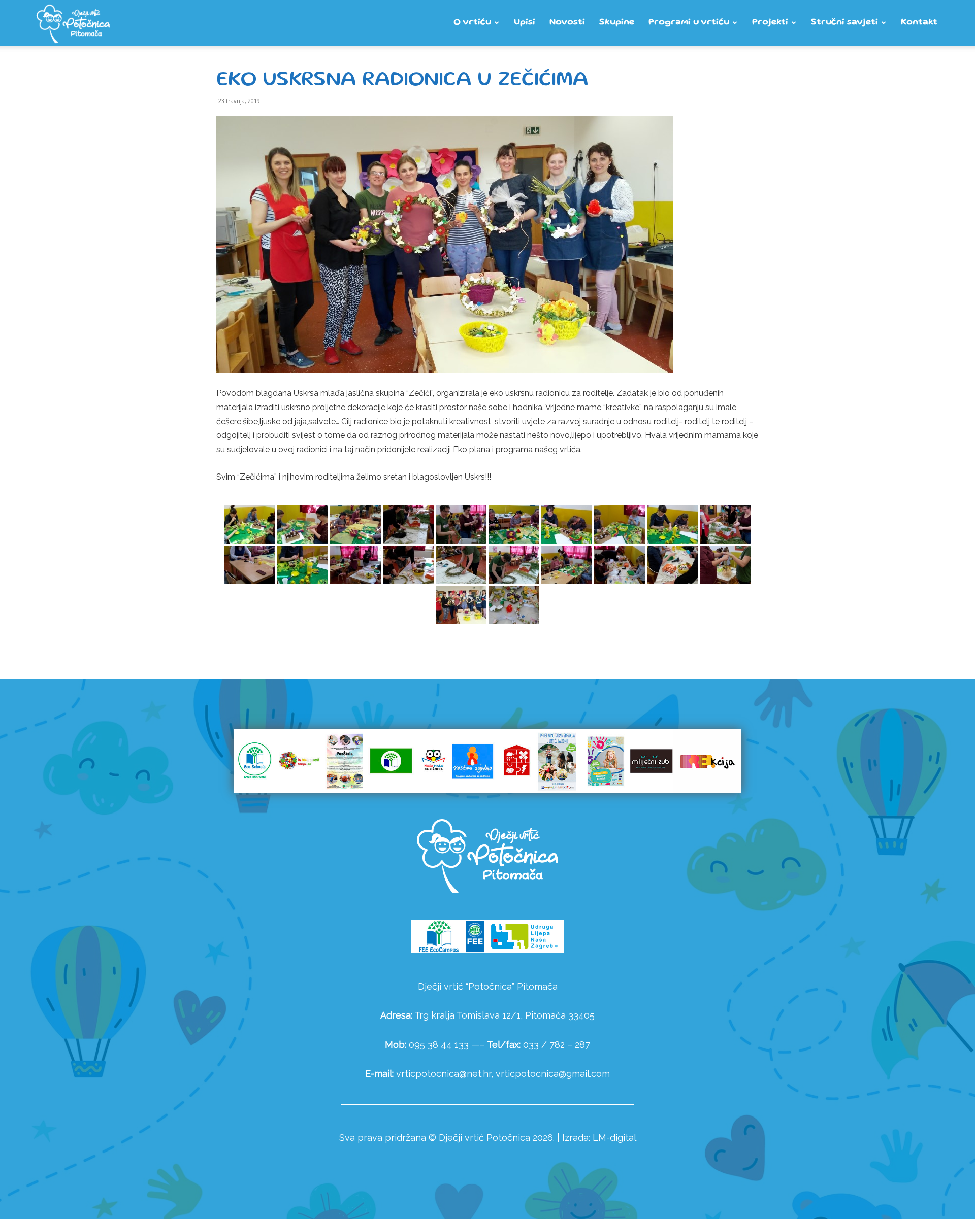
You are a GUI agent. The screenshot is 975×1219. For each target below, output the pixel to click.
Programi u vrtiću (688, 22)
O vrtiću (472, 22)
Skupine (616, 22)
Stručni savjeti (844, 22)
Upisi (524, 22)
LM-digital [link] (614, 1137)
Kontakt (919, 22)
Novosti (567, 22)
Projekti (770, 22)
